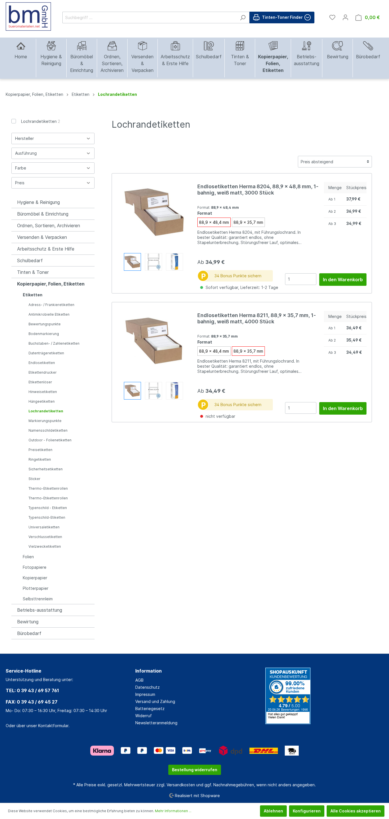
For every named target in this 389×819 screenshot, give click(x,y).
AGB (139, 680)
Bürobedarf (29, 633)
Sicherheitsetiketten (45, 469)
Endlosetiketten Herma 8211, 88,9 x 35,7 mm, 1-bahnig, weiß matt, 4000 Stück (256, 318)
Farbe (20, 168)
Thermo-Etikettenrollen (48, 488)
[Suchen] (242, 17)
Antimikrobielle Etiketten (48, 314)
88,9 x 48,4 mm (214, 222)
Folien (28, 556)
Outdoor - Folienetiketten (49, 440)
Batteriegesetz (150, 708)
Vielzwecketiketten (44, 546)
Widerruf (143, 715)
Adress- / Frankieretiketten (51, 305)
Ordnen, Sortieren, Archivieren (48, 225)
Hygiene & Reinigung (38, 202)
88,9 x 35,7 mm (248, 222)
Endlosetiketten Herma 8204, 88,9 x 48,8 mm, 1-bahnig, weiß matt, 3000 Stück (257, 189)
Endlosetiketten (41, 363)
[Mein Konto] (345, 17)
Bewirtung (27, 621)
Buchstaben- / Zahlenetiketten (53, 343)
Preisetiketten (40, 450)
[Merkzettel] (332, 17)
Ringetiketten (39, 459)
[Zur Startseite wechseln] (28, 16)
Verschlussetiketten (45, 537)
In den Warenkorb (343, 279)
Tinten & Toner (33, 272)
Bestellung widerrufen (194, 769)
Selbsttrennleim (38, 598)
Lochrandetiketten (40, 121)
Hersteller (24, 138)
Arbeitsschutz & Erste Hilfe (45, 249)
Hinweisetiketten (42, 392)
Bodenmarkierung (43, 334)
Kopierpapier (35, 577)
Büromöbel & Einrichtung (42, 214)
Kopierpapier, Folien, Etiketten (51, 284)
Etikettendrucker (42, 372)
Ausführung (26, 153)
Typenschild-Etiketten (46, 517)
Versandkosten (181, 784)
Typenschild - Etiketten (47, 508)
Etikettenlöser (40, 382)
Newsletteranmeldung (156, 722)
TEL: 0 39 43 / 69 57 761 (32, 690)
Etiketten (32, 294)
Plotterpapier (35, 588)
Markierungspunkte (45, 421)
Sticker (34, 479)
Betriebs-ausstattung (39, 610)
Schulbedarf (30, 260)
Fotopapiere (34, 567)
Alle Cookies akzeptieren (355, 810)
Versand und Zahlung (155, 701)
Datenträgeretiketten (46, 353)
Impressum (145, 694)
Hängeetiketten (41, 401)
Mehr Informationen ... (173, 811)
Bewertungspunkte (44, 324)
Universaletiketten (44, 527)
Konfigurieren (307, 810)
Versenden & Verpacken (42, 237)
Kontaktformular (53, 725)
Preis (19, 182)
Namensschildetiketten (47, 430)
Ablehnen (273, 810)
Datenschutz (147, 687)
